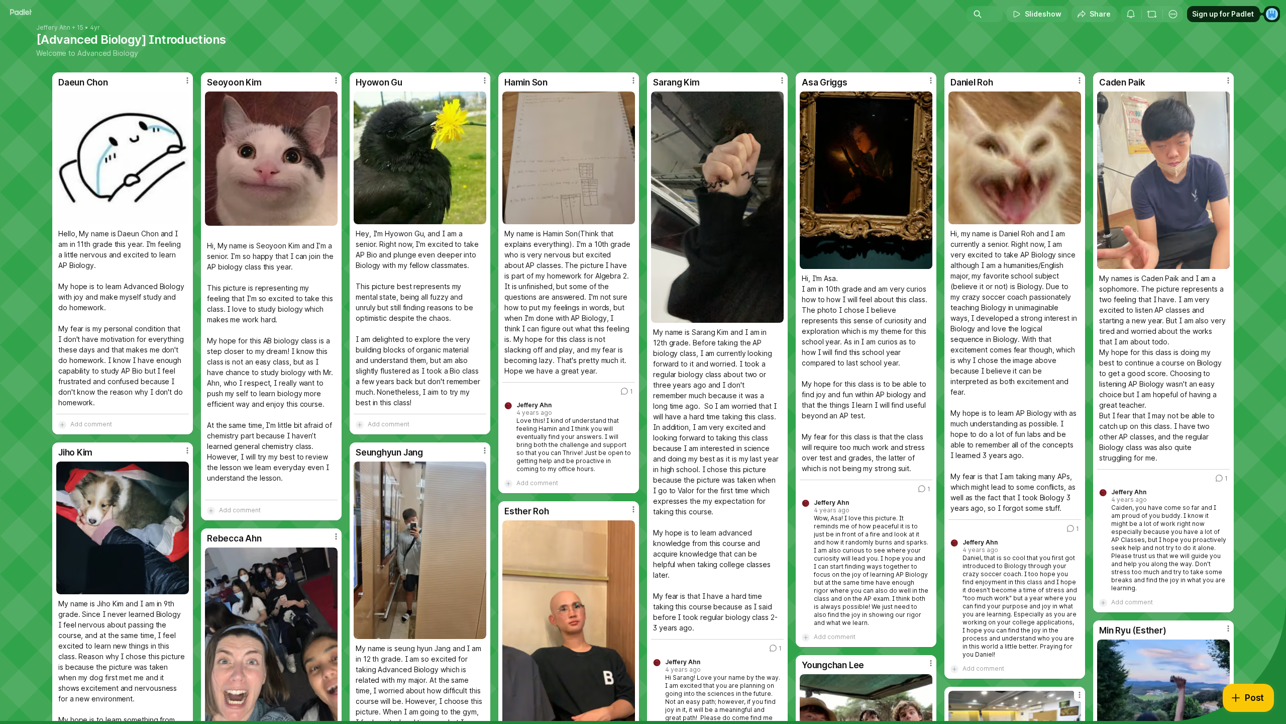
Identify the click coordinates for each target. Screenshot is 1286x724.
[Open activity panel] (1131, 14)
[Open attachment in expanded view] (122, 158)
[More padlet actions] (1173, 14)
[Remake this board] (1152, 14)
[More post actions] (187, 80)
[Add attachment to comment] (62, 424)
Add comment (91, 424)
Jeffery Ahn (53, 27)
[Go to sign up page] (1272, 14)
